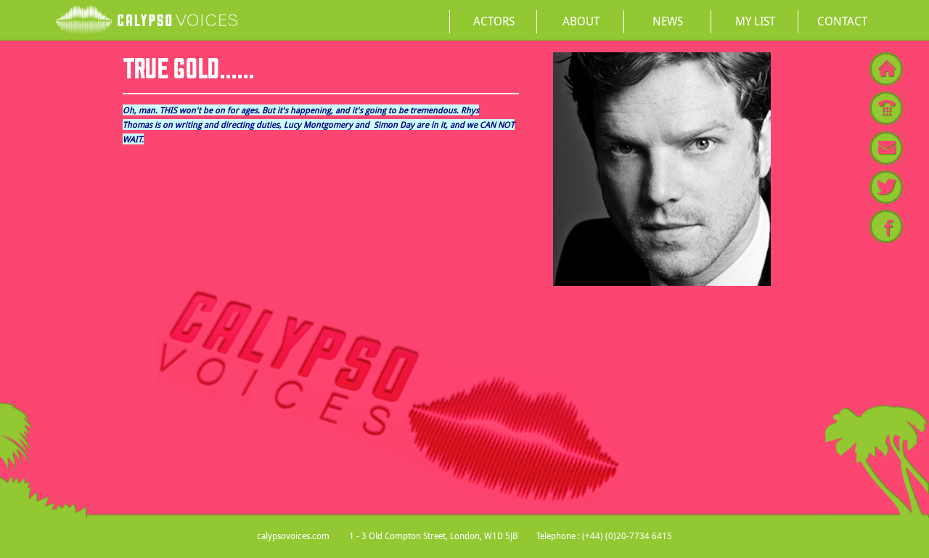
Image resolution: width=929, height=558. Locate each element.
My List (755, 21)
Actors (494, 21)
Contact (842, 21)
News (667, 21)
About (580, 21)
